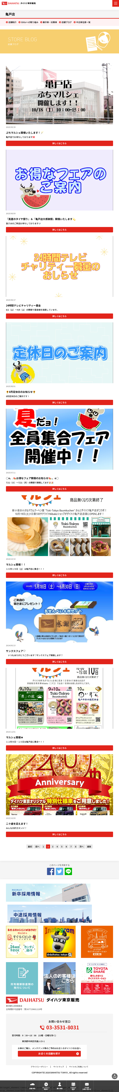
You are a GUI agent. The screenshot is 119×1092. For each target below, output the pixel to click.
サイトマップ (58, 1066)
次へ (82, 846)
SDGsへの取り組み (29, 22)
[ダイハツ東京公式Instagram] (59, 942)
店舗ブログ (67, 22)
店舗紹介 (12, 22)
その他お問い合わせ (86, 1088)
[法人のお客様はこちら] (59, 978)
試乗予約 (32, 1088)
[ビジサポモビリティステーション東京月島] (97, 942)
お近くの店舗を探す (49, 1053)
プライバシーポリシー (39, 1066)
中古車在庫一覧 (83, 22)
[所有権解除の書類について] (22, 978)
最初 (30, 846)
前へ (37, 846)
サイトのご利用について (78, 1066)
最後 (89, 846)
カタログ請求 (73, 1088)
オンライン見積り (46, 1088)
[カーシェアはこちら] (97, 978)
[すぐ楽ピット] (22, 942)
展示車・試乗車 (50, 22)
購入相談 (60, 1088)
